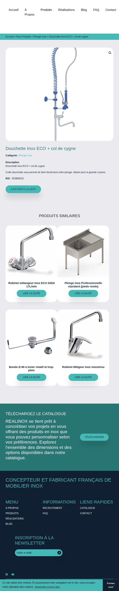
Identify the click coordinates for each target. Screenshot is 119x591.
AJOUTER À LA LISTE (23, 189)
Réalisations (66, 10)
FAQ (96, 10)
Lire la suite (31, 293)
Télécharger (94, 437)
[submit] (59, 552)
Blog (84, 10)
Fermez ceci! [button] (111, 585)
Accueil (13, 10)
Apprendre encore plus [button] (47, 587)
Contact (86, 513)
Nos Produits (23, 36)
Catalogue (87, 508)
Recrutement (52, 508)
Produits (46, 10)
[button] (110, 53)
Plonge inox (39, 36)
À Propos (29, 12)
